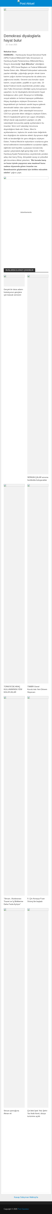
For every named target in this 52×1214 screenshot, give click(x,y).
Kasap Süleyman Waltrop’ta (26, 1197)
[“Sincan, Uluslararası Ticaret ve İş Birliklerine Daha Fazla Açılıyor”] (14, 796)
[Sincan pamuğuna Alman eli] (14, 1008)
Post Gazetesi (23, 1209)
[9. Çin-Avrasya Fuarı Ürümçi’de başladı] (37, 796)
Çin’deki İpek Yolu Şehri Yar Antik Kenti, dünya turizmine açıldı (37, 1113)
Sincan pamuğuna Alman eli (11, 1112)
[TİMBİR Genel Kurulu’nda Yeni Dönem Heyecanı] (37, 583)
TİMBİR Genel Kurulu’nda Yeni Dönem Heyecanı (37, 689)
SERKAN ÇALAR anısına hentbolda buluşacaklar (37, 478)
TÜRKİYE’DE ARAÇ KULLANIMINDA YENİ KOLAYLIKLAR (13, 689)
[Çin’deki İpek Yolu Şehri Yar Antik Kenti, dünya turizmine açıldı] (37, 1008)
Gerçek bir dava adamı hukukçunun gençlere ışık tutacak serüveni (13, 292)
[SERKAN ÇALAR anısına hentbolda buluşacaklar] (37, 374)
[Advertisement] (26, 240)
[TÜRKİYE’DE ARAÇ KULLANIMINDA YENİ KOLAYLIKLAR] (14, 583)
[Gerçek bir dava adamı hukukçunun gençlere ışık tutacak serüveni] (14, 280)
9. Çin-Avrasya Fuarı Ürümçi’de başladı (36, 899)
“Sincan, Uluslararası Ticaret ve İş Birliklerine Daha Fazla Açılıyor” (13, 901)
